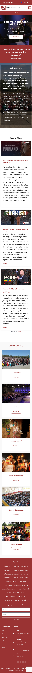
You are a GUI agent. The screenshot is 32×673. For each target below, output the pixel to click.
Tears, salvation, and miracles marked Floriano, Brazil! (16, 161)
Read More (16, 377)
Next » (20, 331)
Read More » (5, 204)
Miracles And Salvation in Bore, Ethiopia (13, 290)
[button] (29, 7)
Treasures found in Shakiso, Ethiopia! (15, 229)
